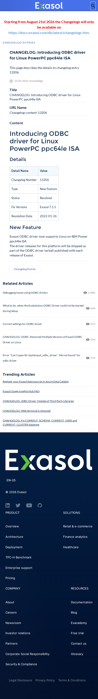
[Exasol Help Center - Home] (49, 5)
